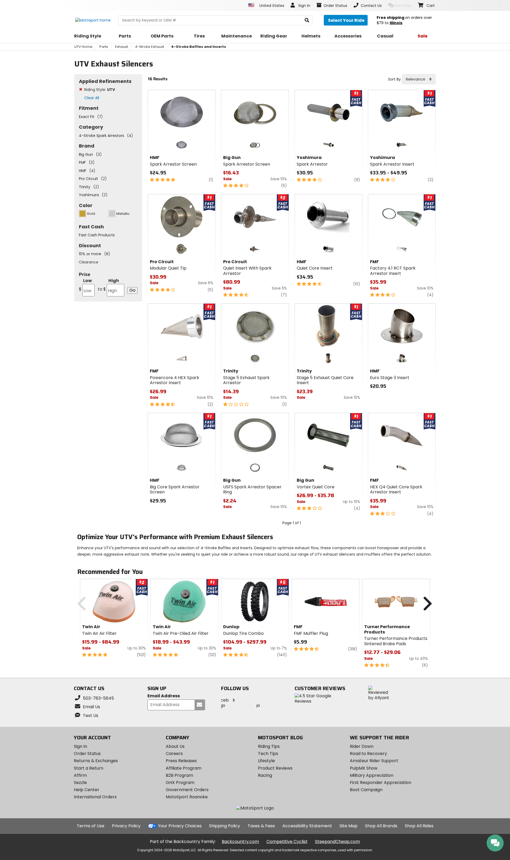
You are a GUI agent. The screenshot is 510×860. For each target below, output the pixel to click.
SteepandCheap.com (337, 841)
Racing (265, 775)
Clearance (88, 262)
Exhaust (121, 46)
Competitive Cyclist (287, 841)
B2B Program (179, 775)
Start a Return (88, 768)
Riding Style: (99, 89)
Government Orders (187, 790)
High (108, 285)
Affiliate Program (183, 768)
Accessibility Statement (307, 826)
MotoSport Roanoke (187, 797)
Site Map (348, 826)
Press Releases (181, 761)
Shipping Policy (224, 826)
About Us (175, 746)
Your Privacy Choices (180, 825)
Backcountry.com (240, 841)
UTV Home (83, 46)
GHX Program (180, 782)
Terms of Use (90, 826)
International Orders (95, 797)
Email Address (163, 696)
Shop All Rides (419, 826)
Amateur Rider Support (374, 761)
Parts (103, 46)
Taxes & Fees (261, 826)
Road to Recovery (368, 753)
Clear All (91, 97)
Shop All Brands (381, 826)
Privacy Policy (126, 826)
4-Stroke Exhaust (149, 46)
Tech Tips (268, 753)
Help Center (86, 790)
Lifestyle (266, 761)
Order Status (87, 753)
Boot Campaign (366, 790)
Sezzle (80, 782)
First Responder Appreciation (380, 782)
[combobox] (419, 79)
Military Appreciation (371, 775)
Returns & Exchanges (96, 761)
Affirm (80, 775)
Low (85, 285)
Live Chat (402, 5)
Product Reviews (275, 768)
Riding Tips (269, 746)
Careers (174, 753)
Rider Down (361, 746)
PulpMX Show (363, 768)
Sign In (80, 746)
